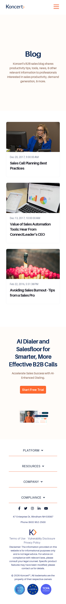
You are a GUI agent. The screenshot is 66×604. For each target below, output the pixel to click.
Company (31, 482)
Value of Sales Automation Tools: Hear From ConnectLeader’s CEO (30, 229)
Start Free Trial (33, 390)
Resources (31, 466)
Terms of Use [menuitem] (17, 538)
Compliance (31, 497)
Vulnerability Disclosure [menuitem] (41, 538)
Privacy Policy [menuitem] (32, 542)
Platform (31, 450)
